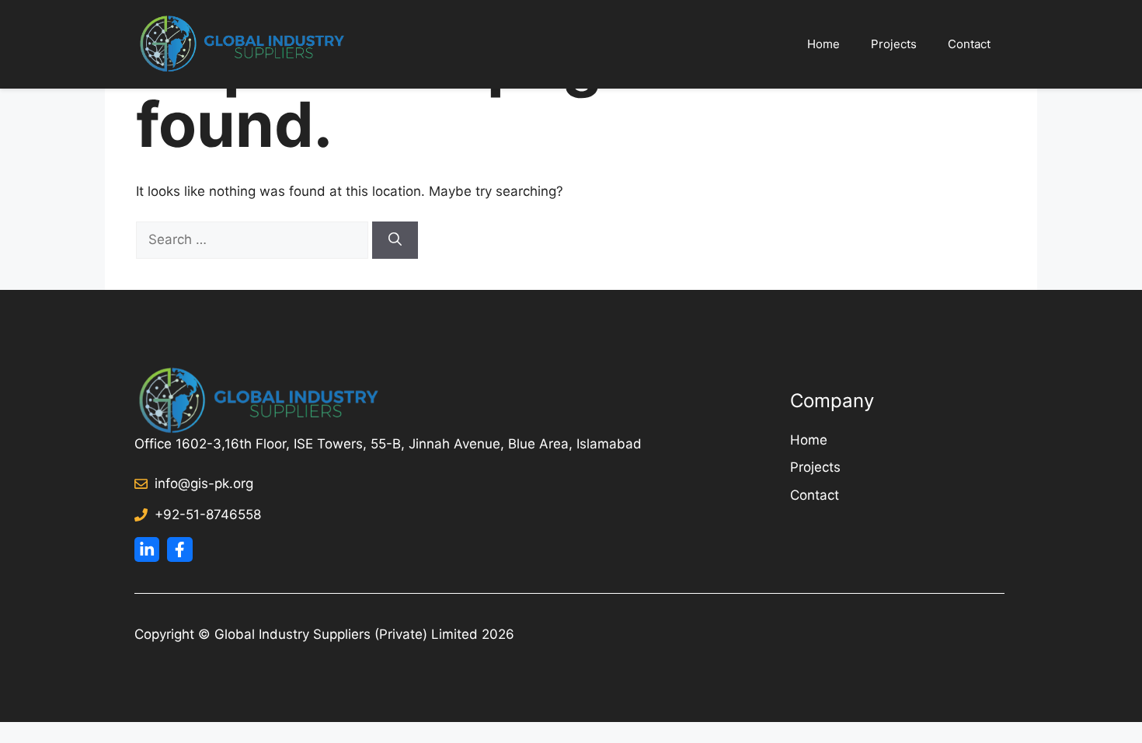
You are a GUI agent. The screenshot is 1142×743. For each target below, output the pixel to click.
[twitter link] (146, 549)
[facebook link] (179, 549)
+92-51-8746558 (208, 514)
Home (823, 44)
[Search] (395, 240)
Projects (894, 44)
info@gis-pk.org (204, 483)
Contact (969, 44)
